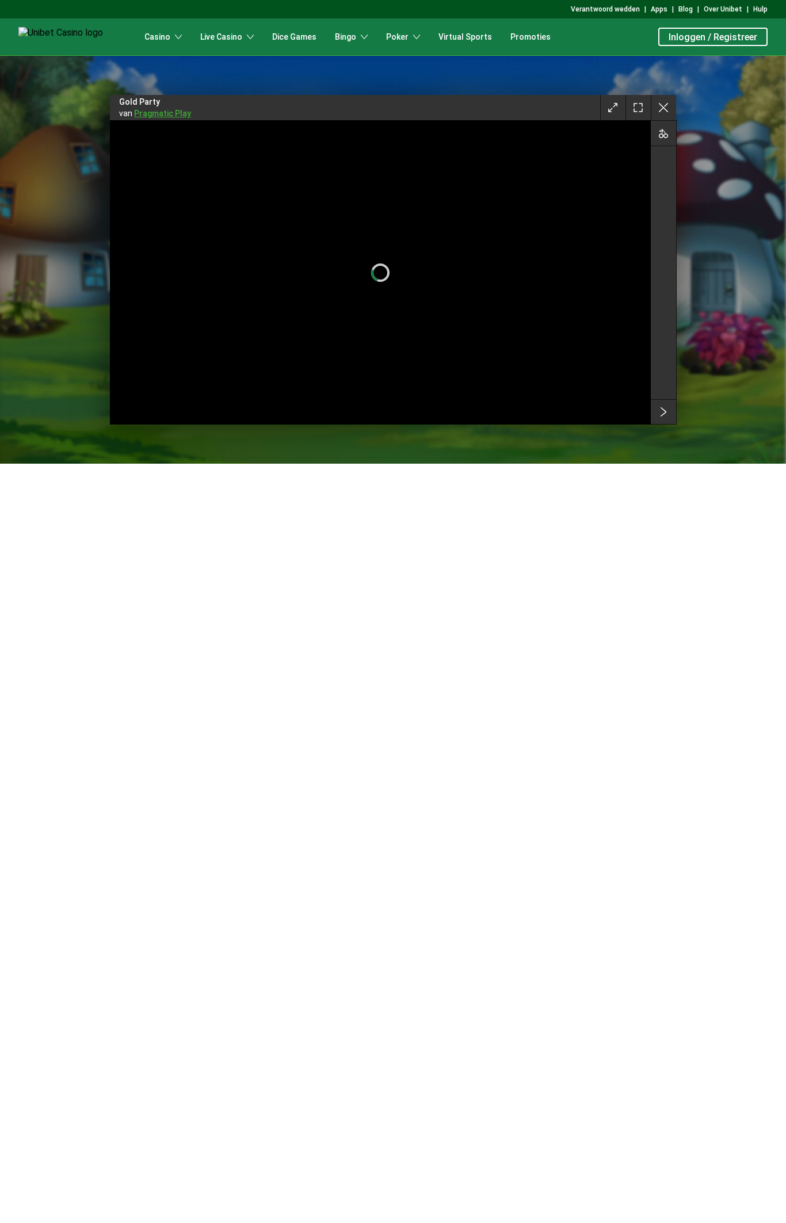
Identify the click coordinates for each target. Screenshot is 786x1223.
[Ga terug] (663, 107)
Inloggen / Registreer (713, 37)
